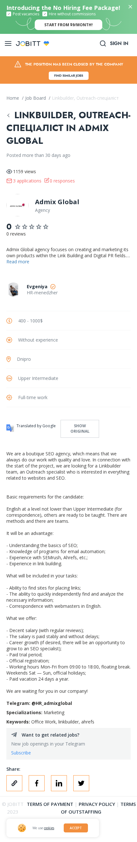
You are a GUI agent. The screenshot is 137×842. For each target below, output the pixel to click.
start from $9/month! (68, 24)
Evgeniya (37, 286)
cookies (49, 828)
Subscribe (21, 753)
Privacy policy (97, 804)
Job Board (36, 98)
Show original (80, 428)
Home (13, 98)
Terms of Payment (50, 804)
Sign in (119, 43)
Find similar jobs (68, 75)
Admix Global (57, 201)
